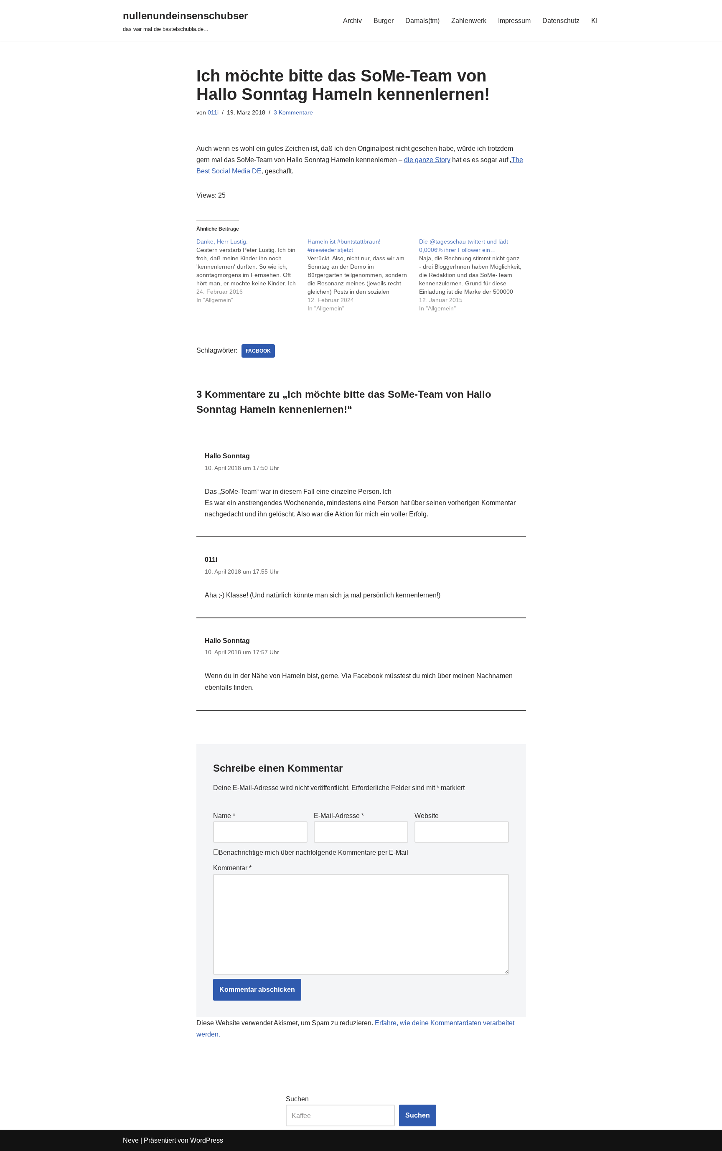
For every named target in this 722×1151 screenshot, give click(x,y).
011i (213, 112)
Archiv (352, 20)
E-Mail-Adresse (339, 815)
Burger (384, 20)
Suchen (297, 1099)
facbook (258, 351)
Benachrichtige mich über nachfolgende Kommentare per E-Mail (313, 852)
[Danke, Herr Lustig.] (252, 270)
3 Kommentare (293, 112)
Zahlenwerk (468, 20)
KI (594, 20)
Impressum (514, 20)
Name (224, 815)
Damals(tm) (422, 20)
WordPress (206, 1140)
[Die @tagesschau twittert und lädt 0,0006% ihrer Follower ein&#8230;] (475, 275)
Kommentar (232, 868)
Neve (131, 1140)
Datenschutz (561, 20)
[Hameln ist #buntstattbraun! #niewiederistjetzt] (363, 275)
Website (426, 815)
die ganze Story (427, 159)
